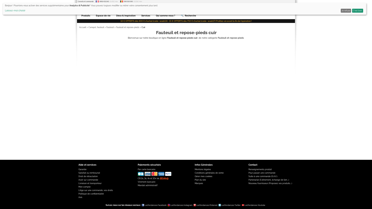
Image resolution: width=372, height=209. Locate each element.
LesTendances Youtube (255, 205)
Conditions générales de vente (209, 173)
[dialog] (184, 9)
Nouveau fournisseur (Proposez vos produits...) (270, 183)
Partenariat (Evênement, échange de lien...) (268, 180)
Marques (199, 183)
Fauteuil (110, 27)
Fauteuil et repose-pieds (127, 27)
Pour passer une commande (261, 173)
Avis (80, 197)
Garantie (82, 169)
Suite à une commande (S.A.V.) (262, 176)
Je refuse (345, 10)
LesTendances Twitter (231, 205)
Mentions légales (203, 169)
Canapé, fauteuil (96, 27)
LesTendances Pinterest (206, 205)
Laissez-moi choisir (15, 10)
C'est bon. (357, 10)
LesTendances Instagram (181, 205)
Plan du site (200, 180)
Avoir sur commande (88, 180)
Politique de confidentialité (91, 194)
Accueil (82, 27)
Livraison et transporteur (90, 183)
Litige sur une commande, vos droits (95, 190)
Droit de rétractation (88, 176)
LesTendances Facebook (156, 205)
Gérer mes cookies (203, 176)
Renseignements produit (260, 169)
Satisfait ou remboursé (89, 173)
